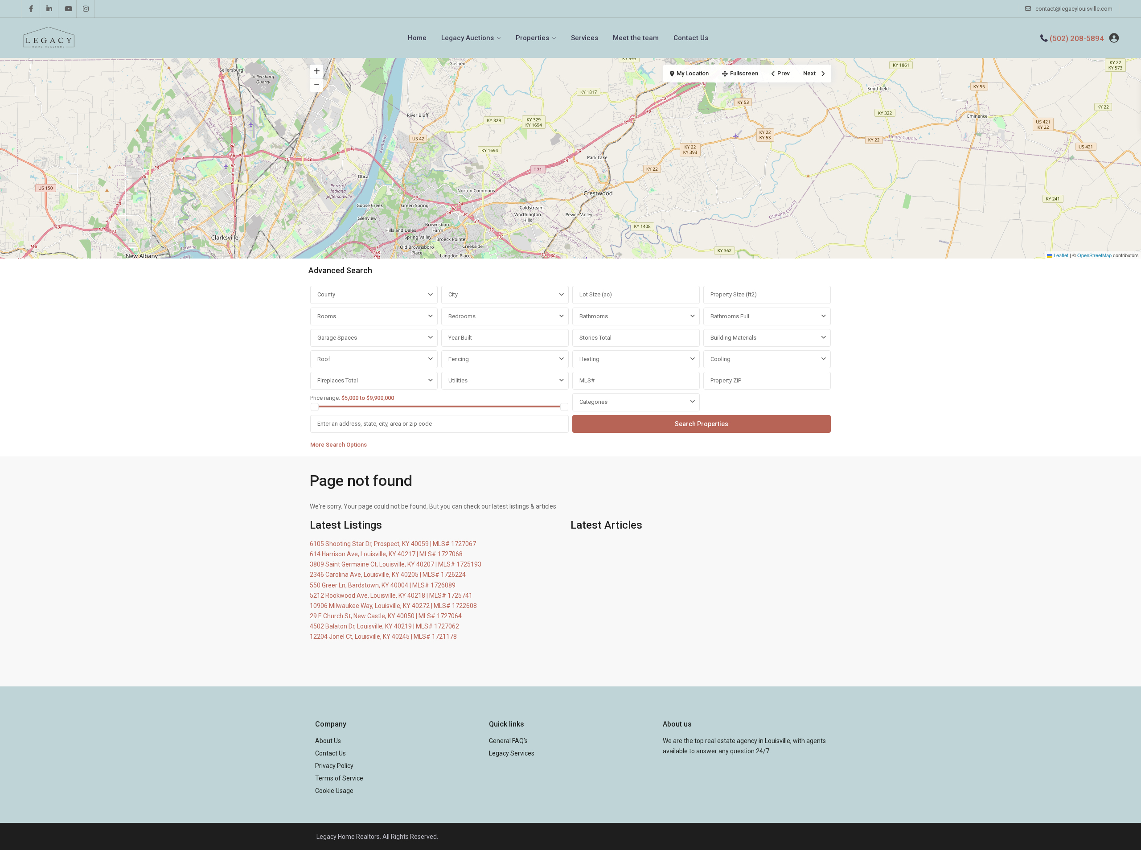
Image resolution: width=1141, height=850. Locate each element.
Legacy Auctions (467, 38)
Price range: (325, 397)
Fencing (458, 359)
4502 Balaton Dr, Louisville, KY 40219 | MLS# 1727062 (384, 626)
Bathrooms (593, 316)
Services (584, 38)
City (453, 294)
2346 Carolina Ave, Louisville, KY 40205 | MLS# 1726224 (388, 574)
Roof (323, 359)
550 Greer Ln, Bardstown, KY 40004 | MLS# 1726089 (383, 585)
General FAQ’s (508, 740)
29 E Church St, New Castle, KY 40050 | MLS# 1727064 (386, 616)
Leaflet (1060, 255)
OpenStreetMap (1094, 255)
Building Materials (733, 337)
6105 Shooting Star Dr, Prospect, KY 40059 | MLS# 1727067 (393, 543)
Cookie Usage (334, 790)
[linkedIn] (49, 9)
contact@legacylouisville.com (1073, 8)
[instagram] (86, 9)
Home (417, 38)
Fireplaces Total (337, 380)
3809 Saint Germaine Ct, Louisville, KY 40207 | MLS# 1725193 (395, 564)
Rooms (326, 316)
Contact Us (690, 38)
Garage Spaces (337, 337)
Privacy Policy (334, 765)
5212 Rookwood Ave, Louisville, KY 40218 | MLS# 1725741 (391, 595)
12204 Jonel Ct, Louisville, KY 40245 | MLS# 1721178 (383, 636)
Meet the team (636, 38)
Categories (593, 401)
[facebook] (31, 9)
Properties (532, 38)
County (326, 294)
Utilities (458, 380)
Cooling (720, 359)
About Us (328, 740)
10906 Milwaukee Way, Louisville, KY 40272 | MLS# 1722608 (393, 605)
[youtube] (67, 9)
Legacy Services (511, 753)
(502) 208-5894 (1077, 38)
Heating (589, 359)
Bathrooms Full (729, 316)
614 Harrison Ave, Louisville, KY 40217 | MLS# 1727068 (386, 554)
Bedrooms (462, 316)
